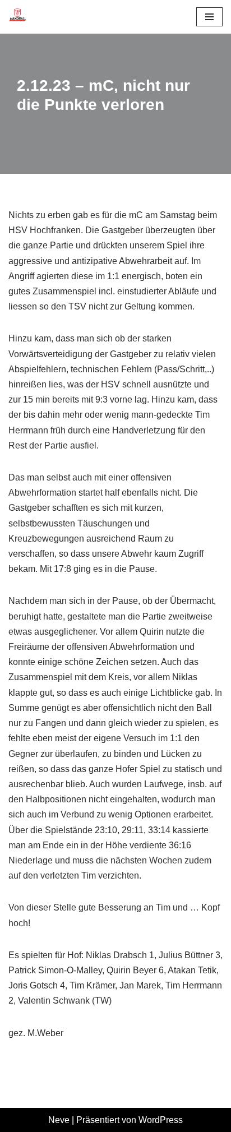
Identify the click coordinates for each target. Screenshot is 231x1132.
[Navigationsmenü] (209, 16)
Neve (59, 1120)
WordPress (160, 1120)
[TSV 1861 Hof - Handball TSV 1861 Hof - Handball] (17, 17)
